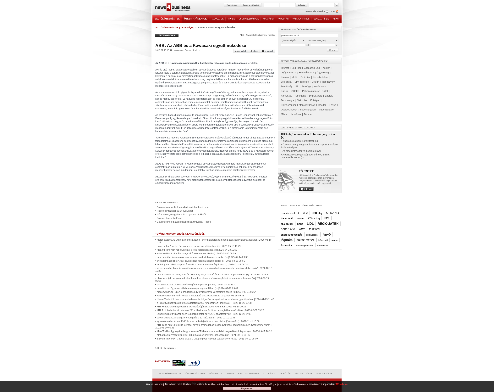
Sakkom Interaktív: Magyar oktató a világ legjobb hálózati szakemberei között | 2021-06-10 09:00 (207, 338)
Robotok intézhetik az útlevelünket (175, 211)
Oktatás (295, 91)
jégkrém (287, 240)
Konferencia (320, 86)
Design (315, 82)
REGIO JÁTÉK (328, 223)
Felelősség (287, 86)
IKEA (327, 218)
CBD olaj (317, 213)
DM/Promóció (301, 82)
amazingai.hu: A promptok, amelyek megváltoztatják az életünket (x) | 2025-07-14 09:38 (202, 257)
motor (335, 240)
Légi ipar (296, 68)
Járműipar (295, 114)
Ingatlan (322, 105)
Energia (329, 95)
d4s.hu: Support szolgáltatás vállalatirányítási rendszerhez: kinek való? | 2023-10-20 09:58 (204, 303)
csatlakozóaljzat (290, 213)
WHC (305, 213)
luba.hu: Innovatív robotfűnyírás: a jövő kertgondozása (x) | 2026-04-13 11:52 (197, 250)
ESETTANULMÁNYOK (249, 19)
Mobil (295, 77)
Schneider (286, 245)
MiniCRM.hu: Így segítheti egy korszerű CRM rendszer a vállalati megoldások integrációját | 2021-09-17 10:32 (214, 331)
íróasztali (323, 240)
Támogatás (300, 95)
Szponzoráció (326, 109)
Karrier (326, 68)
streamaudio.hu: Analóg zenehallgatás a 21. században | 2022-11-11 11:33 (196, 317)
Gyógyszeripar (288, 72)
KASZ (300, 224)
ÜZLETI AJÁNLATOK (195, 18)
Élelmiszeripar (288, 105)
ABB (242, 35)
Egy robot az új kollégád (169, 218)
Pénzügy (306, 86)
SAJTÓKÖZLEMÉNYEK (167, 18)
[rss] (335, 11)
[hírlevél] (316, 11)
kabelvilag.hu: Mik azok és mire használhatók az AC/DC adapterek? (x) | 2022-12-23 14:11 (204, 314)
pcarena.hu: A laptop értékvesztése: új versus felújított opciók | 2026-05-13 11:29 (199, 246)
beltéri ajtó (288, 229)
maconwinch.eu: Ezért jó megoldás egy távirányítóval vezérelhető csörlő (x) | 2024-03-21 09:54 (206, 292)
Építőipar (315, 100)
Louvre (300, 218)
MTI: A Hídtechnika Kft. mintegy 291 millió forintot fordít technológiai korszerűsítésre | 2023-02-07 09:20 (210, 310)
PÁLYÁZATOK (217, 19)
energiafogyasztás (291, 234)
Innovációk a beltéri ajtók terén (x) (300, 141)
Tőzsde (308, 114)
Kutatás (285, 77)
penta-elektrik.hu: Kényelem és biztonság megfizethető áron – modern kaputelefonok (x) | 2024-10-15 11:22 (213, 274)
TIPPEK (231, 19)
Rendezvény (328, 82)
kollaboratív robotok (265, 35)
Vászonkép (322, 245)
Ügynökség (323, 72)
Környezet (286, 95)
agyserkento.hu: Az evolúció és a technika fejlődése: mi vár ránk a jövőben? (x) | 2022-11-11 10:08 (208, 321)
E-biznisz (305, 77)
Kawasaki (250, 35)
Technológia (186, 27)
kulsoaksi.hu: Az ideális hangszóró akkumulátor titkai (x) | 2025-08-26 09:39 (196, 253)
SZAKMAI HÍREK (321, 19)
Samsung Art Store (304, 245)
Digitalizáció (315, 95)
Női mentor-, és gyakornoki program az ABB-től (181, 214)
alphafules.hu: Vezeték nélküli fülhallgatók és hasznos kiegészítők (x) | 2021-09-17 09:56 (203, 335)
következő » (170, 348)
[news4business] (172, 7)
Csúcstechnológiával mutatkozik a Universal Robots (184, 222)
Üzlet (325, 91)
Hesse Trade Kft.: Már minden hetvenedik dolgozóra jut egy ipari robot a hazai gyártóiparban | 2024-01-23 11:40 (215, 299)
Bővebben (342, 384)
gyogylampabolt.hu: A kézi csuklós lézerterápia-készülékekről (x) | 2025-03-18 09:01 (201, 261)
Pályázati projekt (311, 91)
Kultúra (284, 91)
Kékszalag (314, 218)
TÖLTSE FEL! (307, 171)
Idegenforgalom (308, 109)
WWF (302, 229)
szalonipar (287, 223)
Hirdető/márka (306, 72)
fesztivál (314, 229)
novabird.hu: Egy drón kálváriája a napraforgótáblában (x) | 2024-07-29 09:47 (197, 288)
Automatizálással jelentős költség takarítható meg (183, 207)
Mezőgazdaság (307, 105)
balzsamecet (305, 240)
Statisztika (302, 100)
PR (297, 86)
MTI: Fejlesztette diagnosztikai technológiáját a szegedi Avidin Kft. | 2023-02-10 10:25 (201, 306)
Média (284, 114)
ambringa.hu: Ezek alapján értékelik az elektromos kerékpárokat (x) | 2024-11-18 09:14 (202, 264)
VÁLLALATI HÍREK (301, 19)
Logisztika (286, 82)
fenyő (326, 234)
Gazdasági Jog (312, 68)
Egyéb (332, 105)
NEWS (336, 19)
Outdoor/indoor (289, 109)
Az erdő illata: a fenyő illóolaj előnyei (302, 151)
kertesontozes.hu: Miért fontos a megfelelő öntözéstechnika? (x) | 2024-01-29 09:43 (200, 295)
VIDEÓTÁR (283, 19)
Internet (285, 68)
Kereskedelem (320, 77)
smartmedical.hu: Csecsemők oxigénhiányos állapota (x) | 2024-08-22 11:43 (197, 284)
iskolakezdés (312, 235)
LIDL (310, 223)
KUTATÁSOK (268, 19)
